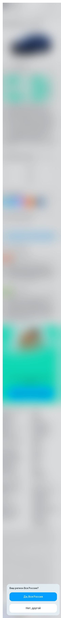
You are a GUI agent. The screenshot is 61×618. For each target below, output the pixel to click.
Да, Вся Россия (33, 596)
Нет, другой (33, 608)
